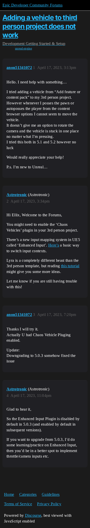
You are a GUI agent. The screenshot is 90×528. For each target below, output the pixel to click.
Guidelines (51, 494)
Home (9, 494)
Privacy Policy (49, 504)
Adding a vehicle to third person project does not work (39, 26)
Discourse (33, 515)
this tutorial (70, 266)
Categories (28, 494)
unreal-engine (23, 48)
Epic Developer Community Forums (32, 5)
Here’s (53, 245)
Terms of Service (18, 504)
